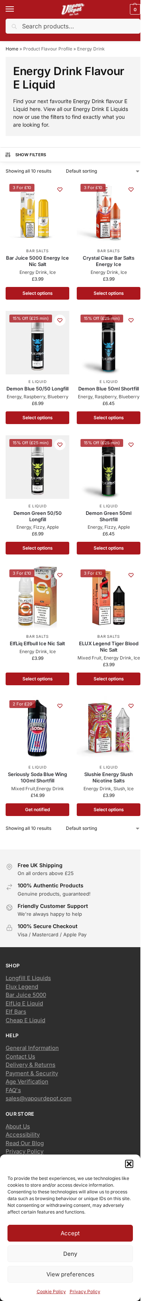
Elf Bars (16, 1011)
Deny (70, 1253)
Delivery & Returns (30, 1064)
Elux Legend (22, 986)
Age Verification (27, 1081)
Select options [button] (37, 417)
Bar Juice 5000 (26, 994)
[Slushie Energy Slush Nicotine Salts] (108, 728)
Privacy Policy (85, 1291)
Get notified (37, 809)
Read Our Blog (25, 1143)
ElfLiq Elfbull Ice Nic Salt (37, 643)
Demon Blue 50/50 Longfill (37, 389)
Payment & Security (32, 1073)
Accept (70, 1233)
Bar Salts (37, 250)
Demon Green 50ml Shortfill (108, 516)
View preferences (70, 1274)
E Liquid (37, 381)
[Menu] (17, 9)
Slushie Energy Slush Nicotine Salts (108, 777)
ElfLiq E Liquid (24, 1003)
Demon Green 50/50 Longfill (37, 516)
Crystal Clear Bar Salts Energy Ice (108, 261)
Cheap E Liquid (25, 1020)
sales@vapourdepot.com (39, 1098)
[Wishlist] (60, 189)
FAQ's (13, 1090)
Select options (37, 293)
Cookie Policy (51, 1291)
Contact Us (20, 1056)
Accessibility (23, 1134)
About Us (18, 1126)
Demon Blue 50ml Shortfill (108, 389)
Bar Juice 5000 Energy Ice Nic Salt (37, 261)
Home (12, 49)
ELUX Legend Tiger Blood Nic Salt (109, 646)
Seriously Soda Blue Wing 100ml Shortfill (37, 777)
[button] (129, 1164)
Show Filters (30, 154)
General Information (32, 1047)
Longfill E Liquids (28, 978)
